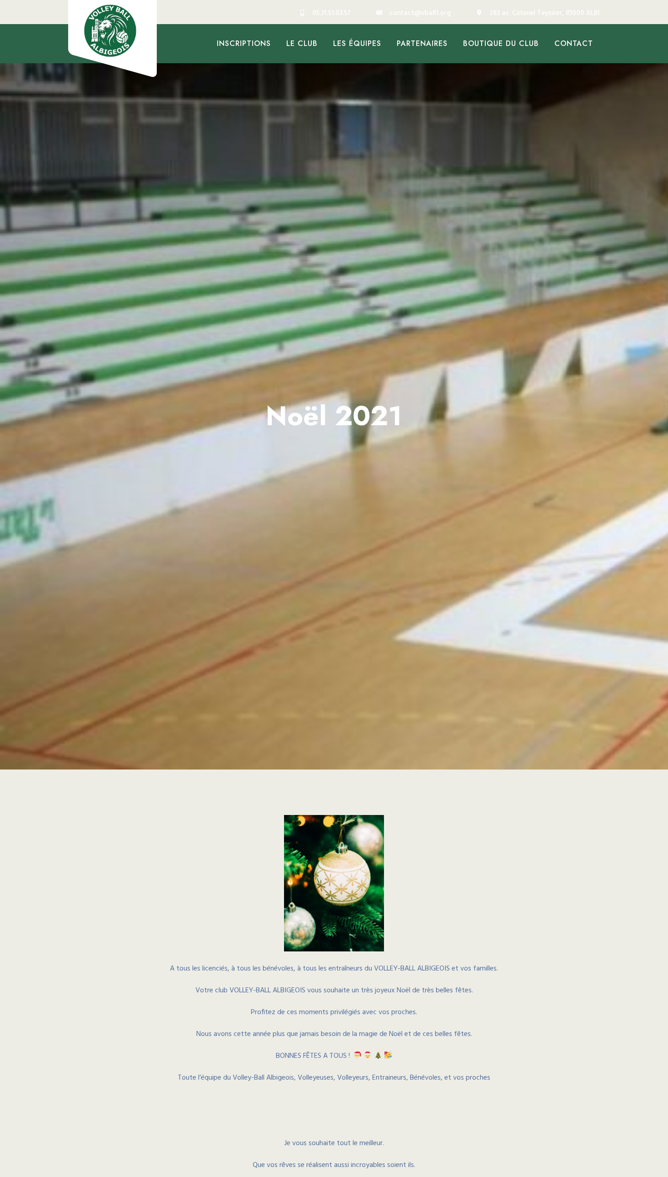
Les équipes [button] (357, 43)
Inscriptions (244, 43)
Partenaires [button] (422, 43)
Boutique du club (501, 43)
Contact (573, 43)
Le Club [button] (302, 43)
